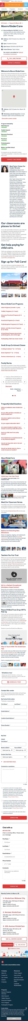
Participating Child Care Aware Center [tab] (11, 338)
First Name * (4, 741)
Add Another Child (9, 761)
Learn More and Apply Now (8, 257)
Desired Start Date (6, 754)
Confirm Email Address (7, 718)
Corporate (4, 982)
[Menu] (25, 4)
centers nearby (13, 4)
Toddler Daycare (5, 998)
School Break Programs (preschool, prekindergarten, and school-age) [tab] (11, 334)
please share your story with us (9, 370)
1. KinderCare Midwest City (14, 898)
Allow (14, 1018)
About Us (3, 973)
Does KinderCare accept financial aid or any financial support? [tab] (11, 438)
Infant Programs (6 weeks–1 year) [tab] (10, 307)
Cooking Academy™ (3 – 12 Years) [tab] (11, 349)
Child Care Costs (18, 977)
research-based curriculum (14, 496)
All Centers (4, 23)
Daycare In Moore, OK (15, 23)
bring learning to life (13, 511)
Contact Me (14, 817)
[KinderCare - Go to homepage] (2, 4)
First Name (4, 704)
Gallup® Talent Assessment (15, 564)
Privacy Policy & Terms (13, 796)
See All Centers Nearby (14, 939)
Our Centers (4, 977)
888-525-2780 (6, 830)
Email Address (5, 711)
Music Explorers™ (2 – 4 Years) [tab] (10, 352)
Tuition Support (18, 973)
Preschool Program (6, 1000)
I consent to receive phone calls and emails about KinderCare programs (14, 812)
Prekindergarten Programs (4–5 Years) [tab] (12, 324)
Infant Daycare (5, 996)
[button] (14, 96)
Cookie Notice (5, 1013)
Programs (12, 9)
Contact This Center (14, 159)
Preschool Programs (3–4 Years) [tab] (10, 320)
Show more (9, 386)
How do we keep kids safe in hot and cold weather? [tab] (11, 443)
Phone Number (5, 725)
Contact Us (4, 975)
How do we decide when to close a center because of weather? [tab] (11, 449)
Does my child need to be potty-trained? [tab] (10, 433)
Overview (4, 9)
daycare (19, 265)
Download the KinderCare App (9, 652)
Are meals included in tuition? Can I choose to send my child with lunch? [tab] (11, 427)
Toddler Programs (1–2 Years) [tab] (9, 311)
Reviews (20, 9)
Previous (4, 281)
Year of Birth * (18, 747)
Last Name (17, 704)
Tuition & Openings (14, 63)
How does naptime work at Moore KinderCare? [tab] (10, 418)
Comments (6, 868)
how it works (16, 660)
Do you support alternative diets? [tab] (10, 423)
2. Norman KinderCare (12, 912)
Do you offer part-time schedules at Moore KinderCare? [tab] (11, 413)
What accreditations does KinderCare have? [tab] (11, 408)
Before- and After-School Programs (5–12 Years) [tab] (11, 328)
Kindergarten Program (7, 1004)
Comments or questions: (8, 766)
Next (25, 281)
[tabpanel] (14, 384)
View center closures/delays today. (10, 964)
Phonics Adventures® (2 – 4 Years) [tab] (11, 356)
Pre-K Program (5, 1002)
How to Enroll (17, 975)
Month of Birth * (5, 747)
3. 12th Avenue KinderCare (14, 926)
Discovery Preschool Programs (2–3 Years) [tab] (11, 315)
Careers (3, 979)
